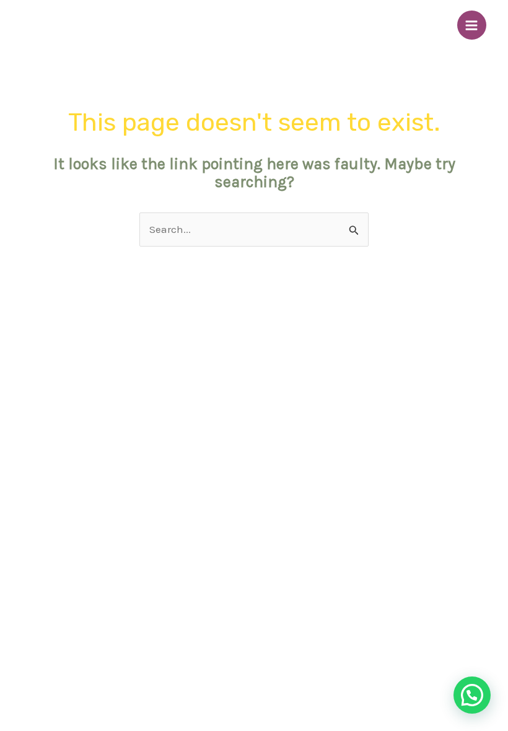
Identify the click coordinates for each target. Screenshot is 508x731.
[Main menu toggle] (472, 25)
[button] (472, 695)
